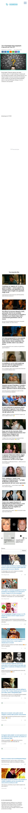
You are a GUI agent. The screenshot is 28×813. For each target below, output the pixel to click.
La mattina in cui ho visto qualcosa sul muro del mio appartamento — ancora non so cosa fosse (13, 364)
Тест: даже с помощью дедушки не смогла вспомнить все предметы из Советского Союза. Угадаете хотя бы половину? (13, 591)
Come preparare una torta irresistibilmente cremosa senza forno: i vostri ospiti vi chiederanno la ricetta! (13, 641)
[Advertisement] (14, 27)
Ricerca (3, 548)
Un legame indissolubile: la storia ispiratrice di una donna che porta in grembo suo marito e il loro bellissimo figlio (13, 736)
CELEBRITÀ (3, 674)
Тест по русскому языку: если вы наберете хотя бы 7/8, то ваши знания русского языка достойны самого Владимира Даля (14, 691)
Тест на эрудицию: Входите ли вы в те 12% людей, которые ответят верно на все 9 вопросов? (13, 615)
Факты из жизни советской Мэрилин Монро (13, 758)
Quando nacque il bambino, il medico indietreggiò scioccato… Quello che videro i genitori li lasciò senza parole (14, 387)
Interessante (4, 648)
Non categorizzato (18, 49)
